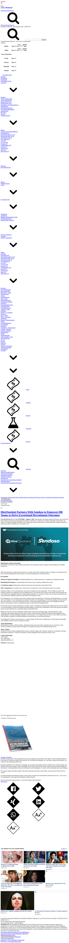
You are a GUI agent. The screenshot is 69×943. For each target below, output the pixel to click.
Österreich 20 (4, 148)
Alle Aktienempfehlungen (7, 109)
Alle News (3, 83)
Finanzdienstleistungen (7, 305)
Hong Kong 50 (5, 151)
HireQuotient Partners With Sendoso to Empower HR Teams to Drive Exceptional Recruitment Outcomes (32, 513)
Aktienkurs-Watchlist (6, 475)
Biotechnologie (5, 294)
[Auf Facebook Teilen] (13, 794)
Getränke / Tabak (5, 309)
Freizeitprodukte (5, 306)
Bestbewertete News (6, 102)
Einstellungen (4, 478)
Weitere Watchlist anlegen (7, 472)
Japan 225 (3, 150)
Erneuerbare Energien (6, 302)
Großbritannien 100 (6, 145)
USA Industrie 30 (5, 139)
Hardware (3, 314)
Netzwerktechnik (5, 338)
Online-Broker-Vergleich (7, 220)
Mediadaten (18, 937)
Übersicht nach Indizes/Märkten (9, 131)
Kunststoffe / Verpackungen (8, 327)
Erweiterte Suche (7, 75)
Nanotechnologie (5, 335)
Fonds (27, 389)
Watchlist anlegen (5, 481)
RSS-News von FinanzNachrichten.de (11, 941)
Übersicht (3, 236)
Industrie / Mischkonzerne (7, 320)
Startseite (3, 76)
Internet (3, 321)
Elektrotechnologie (6, 300)
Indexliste (3, 254)
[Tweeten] (38, 794)
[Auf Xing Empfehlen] (13, 807)
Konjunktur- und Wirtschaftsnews (10, 105)
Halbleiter (3, 311)
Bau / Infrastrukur (5, 291)
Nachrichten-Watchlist (6, 474)
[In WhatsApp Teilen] (13, 820)
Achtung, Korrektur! (6, 757)
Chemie (3, 295)
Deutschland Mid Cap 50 (7, 136)
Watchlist (28, 469)
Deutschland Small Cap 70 (8, 134)
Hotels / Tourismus (6, 317)
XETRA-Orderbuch (6, 234)
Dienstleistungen (5, 297)
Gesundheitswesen (6, 308)
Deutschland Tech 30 (6, 137)
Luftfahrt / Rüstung (6, 330)
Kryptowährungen (5, 443)
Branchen (3, 166)
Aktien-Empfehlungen (17, 933)
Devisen (28, 441)
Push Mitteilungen (5, 499)
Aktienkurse (4, 214)
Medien (3, 182)
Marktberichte (4, 106)
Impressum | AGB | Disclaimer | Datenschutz (12, 940)
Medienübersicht (5, 183)
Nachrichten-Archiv (10, 935)
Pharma (3, 341)
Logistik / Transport (6, 329)
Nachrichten (4, 78)
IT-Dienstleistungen (6, 323)
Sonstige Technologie (6, 346)
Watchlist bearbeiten (6, 477)
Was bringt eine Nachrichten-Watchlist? (11, 480)
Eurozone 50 (4, 144)
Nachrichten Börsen (6, 933)
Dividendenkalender (6, 218)
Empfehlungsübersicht (7, 108)
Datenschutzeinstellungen (7, 937)
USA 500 (3, 140)
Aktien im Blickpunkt (6, 99)
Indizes (2, 130)
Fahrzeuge (3, 303)
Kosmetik (3, 326)
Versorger (3, 350)
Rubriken (3, 97)
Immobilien (4, 318)
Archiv (2, 185)
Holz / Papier (4, 315)
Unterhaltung (4, 349)
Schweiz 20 (4, 147)
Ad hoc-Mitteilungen (6, 7)
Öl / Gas (3, 340)
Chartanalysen (4, 111)
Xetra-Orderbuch (13, 932)
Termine (3, 114)
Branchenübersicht (6, 167)
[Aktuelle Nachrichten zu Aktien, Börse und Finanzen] (7, 10)
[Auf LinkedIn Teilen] (38, 807)
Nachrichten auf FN (6, 81)
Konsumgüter (4, 324)
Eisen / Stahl (4, 299)
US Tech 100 (4, 142)
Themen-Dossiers (5, 115)
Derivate (28, 415)
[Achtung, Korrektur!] (17, 755)
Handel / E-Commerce (7, 312)
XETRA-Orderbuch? (6, 238)
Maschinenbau (4, 332)
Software (3, 344)
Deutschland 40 (5, 133)
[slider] (3, 506)
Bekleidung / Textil (6, 292)
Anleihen (28, 402)
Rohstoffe (3, 343)
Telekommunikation (6, 347)
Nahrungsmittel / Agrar (7, 337)
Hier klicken (4, 781)
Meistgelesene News (6, 103)
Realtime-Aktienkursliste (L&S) (9, 217)
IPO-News (3, 112)
